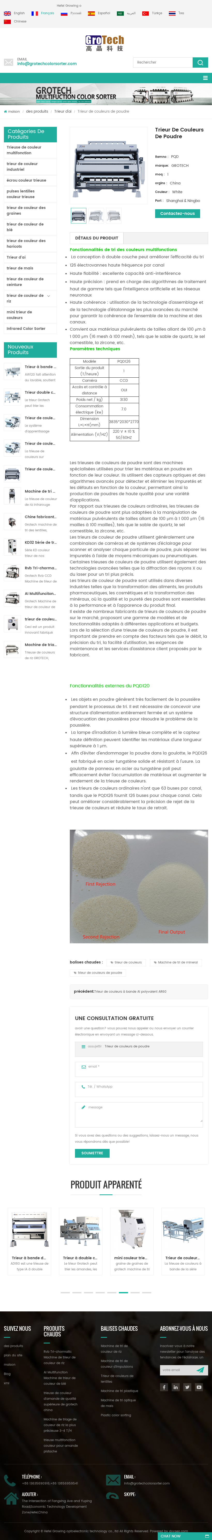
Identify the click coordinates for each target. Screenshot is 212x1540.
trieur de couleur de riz (25, 298)
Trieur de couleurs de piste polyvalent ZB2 (41, 444)
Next (6, 1280)
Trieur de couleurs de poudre (41, 469)
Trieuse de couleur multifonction (24, 150)
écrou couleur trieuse (26, 180)
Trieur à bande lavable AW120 (41, 367)
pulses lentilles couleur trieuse (21, 194)
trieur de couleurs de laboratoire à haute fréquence (41, 619)
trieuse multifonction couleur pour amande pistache (61, 1446)
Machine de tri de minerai (178, 962)
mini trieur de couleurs (19, 315)
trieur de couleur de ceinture (25, 282)
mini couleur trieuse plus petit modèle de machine (133, 1258)
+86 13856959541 (64, 1483)
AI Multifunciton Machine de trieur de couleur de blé (41, 594)
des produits (37, 111)
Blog (7, 1374)
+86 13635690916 (36, 1483)
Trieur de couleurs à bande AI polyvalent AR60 (130, 991)
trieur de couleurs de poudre (100, 972)
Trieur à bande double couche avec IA (31, 1258)
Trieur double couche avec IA (41, 392)
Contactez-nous (177, 213)
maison (14, 111)
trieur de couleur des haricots (26, 244)
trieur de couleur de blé (25, 227)
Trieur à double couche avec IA (82, 1258)
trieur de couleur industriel (22, 167)
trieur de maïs (20, 268)
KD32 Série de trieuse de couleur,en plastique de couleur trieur (41, 543)
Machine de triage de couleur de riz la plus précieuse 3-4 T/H (41, 645)
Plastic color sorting (116, 1415)
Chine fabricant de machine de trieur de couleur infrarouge (41, 517)
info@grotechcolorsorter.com (47, 64)
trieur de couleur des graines (26, 210)
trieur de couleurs (128, 962)
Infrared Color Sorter (26, 329)
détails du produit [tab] (96, 238)
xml (6, 1383)
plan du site (13, 1355)
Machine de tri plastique (119, 1391)
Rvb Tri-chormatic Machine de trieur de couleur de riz (41, 568)
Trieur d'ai (62, 111)
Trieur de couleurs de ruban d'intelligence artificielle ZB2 (41, 418)
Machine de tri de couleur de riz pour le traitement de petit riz (41, 491)
